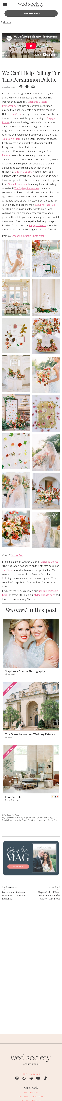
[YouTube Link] (38, 1078)
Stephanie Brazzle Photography (29, 235)
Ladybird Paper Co (45, 204)
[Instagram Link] (16, 1078)
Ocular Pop (17, 555)
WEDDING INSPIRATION (31, 1096)
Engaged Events (37, 225)
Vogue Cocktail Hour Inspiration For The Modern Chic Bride (49, 895)
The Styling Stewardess (26, 188)
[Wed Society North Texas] (31, 5)
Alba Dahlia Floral (11, 138)
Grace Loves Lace (18, 184)
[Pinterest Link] (31, 1078)
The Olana (16, 114)
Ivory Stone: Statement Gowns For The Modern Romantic (14, 895)
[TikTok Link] (45, 1078)
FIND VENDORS (31, 13)
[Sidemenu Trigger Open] (5, 4)
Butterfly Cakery (23, 171)
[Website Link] (31, 1066)
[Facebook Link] (24, 1078)
